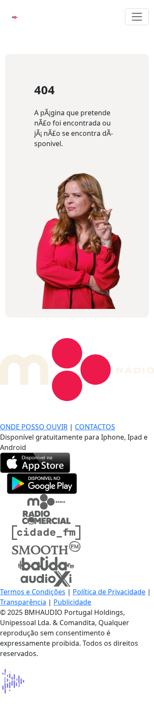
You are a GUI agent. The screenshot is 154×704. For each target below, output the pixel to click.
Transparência (23, 602)
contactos (95, 426)
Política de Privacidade (109, 591)
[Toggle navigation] (137, 16)
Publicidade (72, 602)
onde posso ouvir (34, 426)
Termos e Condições (32, 591)
